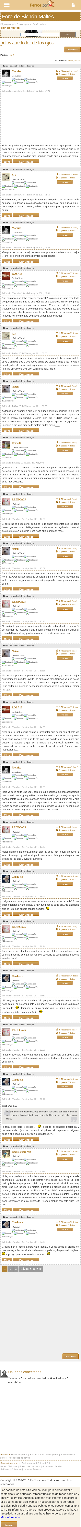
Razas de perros (19, 1454)
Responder (72, 49)
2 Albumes (68, 71)
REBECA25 (19, 499)
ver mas (65, 78)
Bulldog (41, 1463)
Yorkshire (12, 1466)
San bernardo (33, 1466)
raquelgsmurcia (21, 1151)
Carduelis (17, 876)
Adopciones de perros (19, 1457)
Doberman (16, 1469)
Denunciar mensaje (26, 161)
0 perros (67, 446)
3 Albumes (68, 273)
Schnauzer (47, 1466)
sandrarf (78, 60)
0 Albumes (68, 386)
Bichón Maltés (39, 24)
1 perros (67, 74)
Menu (20, 5)
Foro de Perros (36, 1454)
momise (16, 71)
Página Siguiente (31, 1268)
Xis (14, 175)
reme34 (16, 443)
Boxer (22, 1466)
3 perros (67, 1154)
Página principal (7, 24)
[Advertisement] (31, 118)
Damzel (70, 60)
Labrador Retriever (33, 1469)
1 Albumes (68, 174)
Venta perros (52, 1454)
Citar (7, 161)
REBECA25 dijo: (9, 1106)
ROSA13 (17, 273)
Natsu (15, 386)
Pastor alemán (28, 1463)
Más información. (11, 1517)
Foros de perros (24, 24)
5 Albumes (68, 1151)
